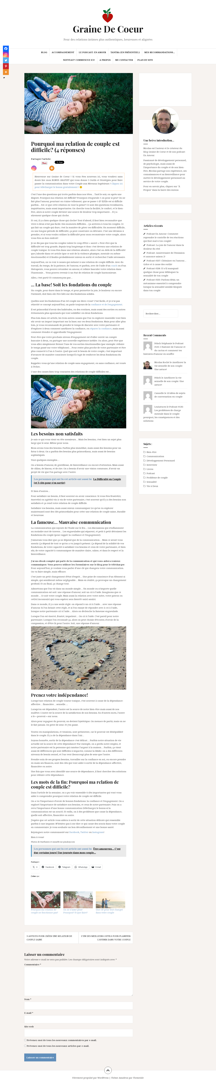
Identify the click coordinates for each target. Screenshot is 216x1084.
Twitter (84, 832)
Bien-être (151, 452)
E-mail (28, 1012)
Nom (27, 999)
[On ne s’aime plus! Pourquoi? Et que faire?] (78, 899)
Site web (29, 1026)
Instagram (98, 832)
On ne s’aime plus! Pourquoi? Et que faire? (75, 911)
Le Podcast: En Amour (92, 52)
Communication (155, 456)
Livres (150, 469)
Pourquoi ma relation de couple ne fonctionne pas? (45, 911)
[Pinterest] (6, 66)
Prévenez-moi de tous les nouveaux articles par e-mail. (58, 1045)
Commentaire (32, 964)
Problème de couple (157, 477)
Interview (152, 464)
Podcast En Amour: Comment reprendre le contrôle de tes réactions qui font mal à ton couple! (163, 237)
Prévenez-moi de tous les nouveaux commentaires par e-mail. (62, 1040)
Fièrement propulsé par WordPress (90, 1077)
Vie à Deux (152, 486)
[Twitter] (6, 60)
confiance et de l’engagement (106, 304)
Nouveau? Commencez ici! (79, 60)
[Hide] (4, 78)
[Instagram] (33, 166)
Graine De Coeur (108, 29)
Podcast (151, 473)
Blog (44, 52)
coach (114, 265)
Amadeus (123, 1077)
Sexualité (152, 481)
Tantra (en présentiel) (125, 52)
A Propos (105, 60)
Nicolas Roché (161, 362)
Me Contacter (124, 60)
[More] (51, 166)
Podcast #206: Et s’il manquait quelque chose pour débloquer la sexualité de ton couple (161, 272)
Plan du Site (145, 60)
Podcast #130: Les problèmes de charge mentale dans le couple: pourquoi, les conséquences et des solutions (163, 413)
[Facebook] (6, 48)
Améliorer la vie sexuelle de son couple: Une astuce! (170, 366)
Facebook (74, 832)
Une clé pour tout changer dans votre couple (109, 911)
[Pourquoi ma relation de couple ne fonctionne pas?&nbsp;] (45, 899)
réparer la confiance (101, 328)
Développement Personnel (161, 460)
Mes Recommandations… (159, 52)
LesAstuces (160, 406)
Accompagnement (63, 52)
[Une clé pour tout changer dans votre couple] (110, 899)
